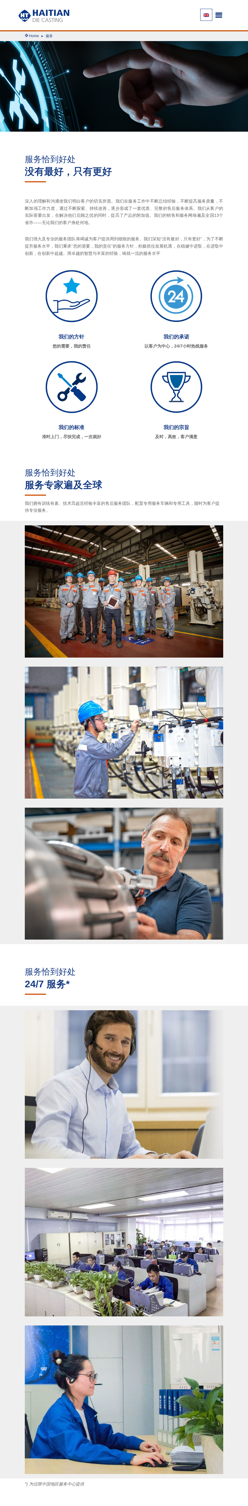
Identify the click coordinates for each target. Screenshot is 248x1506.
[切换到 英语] (206, 15)
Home (34, 36)
